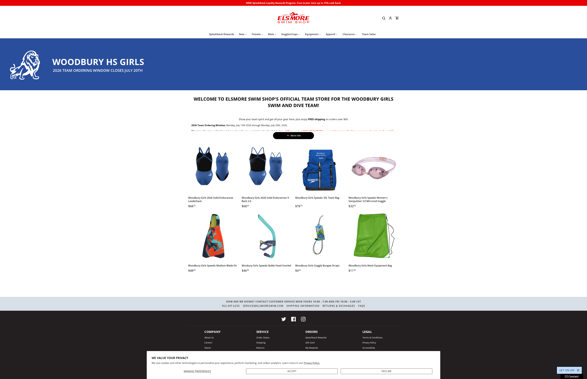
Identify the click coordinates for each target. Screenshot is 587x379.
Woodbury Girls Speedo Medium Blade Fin (212, 265)
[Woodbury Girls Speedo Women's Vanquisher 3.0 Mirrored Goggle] (374, 168)
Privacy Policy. (312, 363)
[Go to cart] (397, 18)
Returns (260, 347)
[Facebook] (293, 319)
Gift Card (310, 342)
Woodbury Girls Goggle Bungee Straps (317, 265)
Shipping (261, 342)
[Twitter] (283, 319)
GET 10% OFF (566, 370)
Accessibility (368, 347)
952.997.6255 (231, 306)
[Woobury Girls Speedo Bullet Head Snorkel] (267, 236)
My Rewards (311, 347)
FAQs (361, 306)
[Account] (390, 18)
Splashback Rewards (316, 337)
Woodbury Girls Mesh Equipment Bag (370, 265)
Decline (386, 371)
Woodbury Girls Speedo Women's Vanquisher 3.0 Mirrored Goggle (368, 199)
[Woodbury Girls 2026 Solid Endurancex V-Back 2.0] (267, 168)
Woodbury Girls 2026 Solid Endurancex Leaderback (210, 199)
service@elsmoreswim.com (263, 306)
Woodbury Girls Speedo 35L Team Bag (317, 197)
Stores (207, 347)
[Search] (383, 18)
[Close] (578, 370)
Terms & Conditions (372, 337)
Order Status (263, 337)
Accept (291, 371)
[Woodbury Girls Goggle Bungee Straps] (320, 236)
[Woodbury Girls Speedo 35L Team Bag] (320, 168)
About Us (209, 337)
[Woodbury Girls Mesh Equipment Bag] (374, 236)
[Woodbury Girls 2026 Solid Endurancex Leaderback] (213, 168)
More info (296, 135)
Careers (208, 342)
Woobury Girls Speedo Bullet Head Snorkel (266, 265)
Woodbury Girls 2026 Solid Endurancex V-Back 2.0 (266, 199)
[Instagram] (303, 319)
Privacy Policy (369, 342)
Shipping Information (302, 306)
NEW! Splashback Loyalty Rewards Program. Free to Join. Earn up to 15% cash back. (293, 2)
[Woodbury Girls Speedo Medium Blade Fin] (213, 236)
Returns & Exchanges (339, 306)
